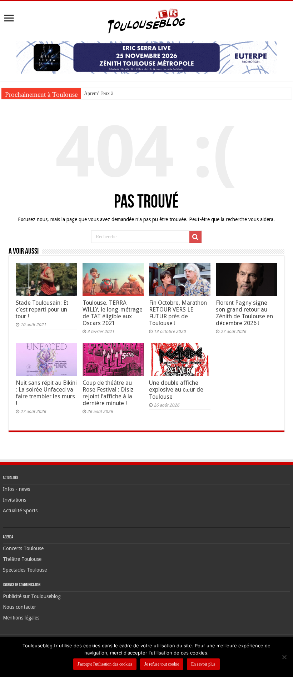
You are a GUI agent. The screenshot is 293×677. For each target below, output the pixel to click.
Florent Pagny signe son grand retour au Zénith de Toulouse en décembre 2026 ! (244, 313)
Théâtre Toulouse (22, 559)
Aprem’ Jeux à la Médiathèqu (113, 93)
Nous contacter (19, 607)
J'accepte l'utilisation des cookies (105, 664)
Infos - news (16, 489)
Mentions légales (21, 618)
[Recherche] (195, 237)
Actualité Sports (20, 510)
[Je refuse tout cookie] (284, 657)
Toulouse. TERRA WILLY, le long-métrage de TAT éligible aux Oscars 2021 (113, 313)
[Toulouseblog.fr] (146, 20)
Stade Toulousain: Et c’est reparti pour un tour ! (42, 309)
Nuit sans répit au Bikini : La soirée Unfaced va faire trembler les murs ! (46, 393)
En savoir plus (203, 664)
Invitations (14, 500)
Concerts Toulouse (23, 548)
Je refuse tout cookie (161, 664)
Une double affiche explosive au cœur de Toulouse (176, 389)
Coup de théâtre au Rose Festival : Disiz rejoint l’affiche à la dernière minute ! (108, 393)
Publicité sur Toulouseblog (32, 596)
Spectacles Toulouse (25, 570)
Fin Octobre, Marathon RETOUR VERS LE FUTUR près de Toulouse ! (178, 313)
